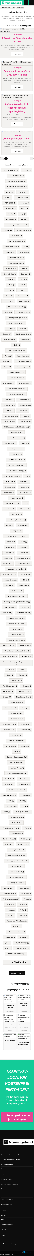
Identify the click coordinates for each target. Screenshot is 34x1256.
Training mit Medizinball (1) (17, 877)
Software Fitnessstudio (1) (17, 740)
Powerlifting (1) (26, 656)
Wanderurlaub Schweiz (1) (17, 932)
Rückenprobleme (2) (17, 702)
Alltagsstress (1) (11, 208)
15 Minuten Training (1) (17, 176)
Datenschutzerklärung (7, 1224)
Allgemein (18, 135)
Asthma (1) (24, 219)
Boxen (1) (24, 279)
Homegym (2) (24, 481)
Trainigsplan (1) (26, 839)
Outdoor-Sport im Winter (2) (17, 623)
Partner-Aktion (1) (17, 629)
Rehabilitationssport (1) (10, 686)
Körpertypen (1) (25, 509)
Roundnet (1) (7, 697)
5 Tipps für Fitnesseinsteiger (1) (17, 186)
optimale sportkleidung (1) (17, 618)
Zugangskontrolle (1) (22, 948)
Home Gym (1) (10, 481)
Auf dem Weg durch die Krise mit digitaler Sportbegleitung (17, 108)
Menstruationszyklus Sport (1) (17, 569)
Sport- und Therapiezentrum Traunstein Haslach (10, 1026)
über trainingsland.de (7, 1164)
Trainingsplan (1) (25, 888)
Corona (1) (9, 296)
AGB (2, 1220)
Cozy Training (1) (24, 301)
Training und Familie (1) (17, 882)
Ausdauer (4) (8, 230)
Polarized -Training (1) (10, 656)
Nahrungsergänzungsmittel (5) (17, 596)
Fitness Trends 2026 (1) (17, 372)
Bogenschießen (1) (10, 274)
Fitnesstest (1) (9, 399)
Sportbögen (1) (24, 779)
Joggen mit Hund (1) (17, 498)
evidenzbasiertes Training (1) (17, 350)
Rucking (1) (25, 708)
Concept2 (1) (23, 290)
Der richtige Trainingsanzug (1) (17, 317)
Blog (2, 1169)
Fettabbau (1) (7, 361)
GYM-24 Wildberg (10, 1040)
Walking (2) (23, 915)
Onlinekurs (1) (7, 613)
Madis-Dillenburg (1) (23, 558)
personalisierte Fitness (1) (17, 640)
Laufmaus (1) (10, 547)
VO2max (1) (23, 904)
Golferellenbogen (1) (17, 432)
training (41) (9, 844)
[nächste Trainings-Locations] (32, 158)
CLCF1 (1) (10, 290)
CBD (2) (22, 285)
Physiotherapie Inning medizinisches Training (24, 1044)
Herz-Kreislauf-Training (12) (17, 470)
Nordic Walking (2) (10, 607)
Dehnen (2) (8, 312)
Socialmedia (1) (17, 735)
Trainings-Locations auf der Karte (10, 1154)
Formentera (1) (23, 410)
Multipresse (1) (24, 585)
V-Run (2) (23, 910)
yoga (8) (7, 943)
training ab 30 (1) (23, 844)
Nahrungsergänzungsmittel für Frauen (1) (17, 602)
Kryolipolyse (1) (23, 525)
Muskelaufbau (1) (17, 591)
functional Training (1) (11, 416)
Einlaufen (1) (7, 334)
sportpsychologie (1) (9, 795)
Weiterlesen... (18, 54)
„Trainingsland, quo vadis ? (17, 138)
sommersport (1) (11, 746)
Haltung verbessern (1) (17, 449)
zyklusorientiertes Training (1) (17, 954)
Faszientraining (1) (23, 356)
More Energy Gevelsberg (24, 1004)
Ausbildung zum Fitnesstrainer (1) (17, 225)
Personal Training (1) (17, 634)
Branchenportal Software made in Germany (11, 1252)
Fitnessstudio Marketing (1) (17, 394)
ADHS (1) (8, 197)
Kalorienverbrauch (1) (12, 503)
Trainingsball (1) (9, 888)
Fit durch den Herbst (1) (24, 361)
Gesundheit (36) (26, 421)
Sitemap (3, 1229)
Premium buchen (7, 1175)
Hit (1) (28, 476)
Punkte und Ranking (6, 1179)
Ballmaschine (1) (17, 236)
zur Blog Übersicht (18, 962)
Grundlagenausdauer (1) (17, 438)
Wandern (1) (17, 926)
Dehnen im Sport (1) (23, 312)
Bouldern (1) (11, 279)
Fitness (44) (7, 367)
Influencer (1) (25, 487)
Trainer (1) (28, 828)
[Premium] (30, 982)
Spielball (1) (25, 746)
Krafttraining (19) (17, 514)
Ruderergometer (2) (17, 713)
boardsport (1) (24, 252)
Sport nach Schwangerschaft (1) (17, 757)
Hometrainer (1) (10, 487)
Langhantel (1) (17, 531)
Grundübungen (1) (10, 443)
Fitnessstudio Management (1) (17, 389)
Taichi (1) (11, 801)
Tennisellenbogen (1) (17, 817)
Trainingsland (17, 34)
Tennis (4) (7, 811)
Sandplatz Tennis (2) (17, 719)
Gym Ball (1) (25, 443)
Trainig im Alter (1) (17, 833)
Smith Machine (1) (8, 730)
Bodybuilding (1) (11, 268)
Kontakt (5, 1210)
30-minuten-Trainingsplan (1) (17, 181)
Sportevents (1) (9, 784)
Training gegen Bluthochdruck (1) (17, 861)
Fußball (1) (26, 416)
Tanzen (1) (22, 801)
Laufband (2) (11, 542)
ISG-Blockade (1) (9, 492)
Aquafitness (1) (11, 219)
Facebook (4, 1235)
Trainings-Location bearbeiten (9, 1195)
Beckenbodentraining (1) (17, 241)
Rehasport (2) (27, 686)
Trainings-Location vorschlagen (9, 1184)
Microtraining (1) (26, 574)
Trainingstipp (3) (26, 893)
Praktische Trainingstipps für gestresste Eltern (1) (17, 663)
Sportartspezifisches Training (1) (17, 773)
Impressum (4, 1215)
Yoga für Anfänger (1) (22, 943)
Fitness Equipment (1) (23, 367)
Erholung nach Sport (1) (23, 334)
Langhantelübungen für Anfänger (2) (17, 536)
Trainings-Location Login (10, 1244)
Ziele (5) (7, 948)
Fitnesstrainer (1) (24, 399)
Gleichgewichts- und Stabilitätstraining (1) (17, 427)
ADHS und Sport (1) (23, 197)
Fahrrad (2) (8, 356)
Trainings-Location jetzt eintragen (18, 1117)
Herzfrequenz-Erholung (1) (17, 460)
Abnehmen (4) (23, 192)
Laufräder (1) (24, 547)
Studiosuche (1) (26, 795)
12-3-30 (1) (27, 170)
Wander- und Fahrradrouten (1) (17, 921)
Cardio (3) (12, 285)
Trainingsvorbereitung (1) (11, 899)
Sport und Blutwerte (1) (17, 762)
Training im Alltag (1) (17, 866)
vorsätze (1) (11, 910)
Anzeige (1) (11, 214)
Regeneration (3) (17, 680)
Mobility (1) (25, 580)
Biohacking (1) (9, 252)
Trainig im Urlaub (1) (9, 839)
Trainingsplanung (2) (9, 893)
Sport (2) (17, 751)
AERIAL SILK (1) (10, 203)
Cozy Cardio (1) (9, 301)
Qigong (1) (10, 675)
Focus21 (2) (9, 410)
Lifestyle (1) (8, 558)
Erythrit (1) (17, 345)
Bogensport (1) (25, 274)
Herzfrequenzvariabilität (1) (17, 465)
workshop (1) (24, 937)
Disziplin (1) (11, 328)
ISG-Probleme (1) (25, 492)
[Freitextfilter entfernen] (26, 2)
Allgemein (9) (25, 203)
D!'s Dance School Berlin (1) (17, 307)
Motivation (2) (10, 585)
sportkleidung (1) (24, 784)
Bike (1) (26, 246)
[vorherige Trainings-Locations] (2, 158)
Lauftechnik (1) (9, 552)
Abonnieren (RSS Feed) (17, 973)
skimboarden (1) (26, 724)
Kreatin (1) (9, 525)
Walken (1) (10, 915)
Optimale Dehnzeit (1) (24, 613)
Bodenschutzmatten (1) (17, 263)
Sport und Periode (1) (17, 768)
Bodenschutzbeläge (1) (17, 257)
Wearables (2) (10, 937)
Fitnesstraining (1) (9, 405)
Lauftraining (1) (24, 552)
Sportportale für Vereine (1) (17, 790)
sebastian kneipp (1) (9, 724)
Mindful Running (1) (11, 580)
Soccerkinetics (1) (25, 730)
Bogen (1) (25, 268)
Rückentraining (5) (10, 708)
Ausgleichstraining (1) (24, 230)
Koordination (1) (9, 509)
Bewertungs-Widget (7, 1199)
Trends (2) (27, 899)
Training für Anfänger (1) (17, 850)
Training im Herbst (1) (17, 872)
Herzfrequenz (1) (17, 454)
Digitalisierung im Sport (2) (17, 323)
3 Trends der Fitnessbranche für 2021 (17, 40)
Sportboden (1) (9, 779)
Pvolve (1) (23, 669)
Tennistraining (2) (17, 822)
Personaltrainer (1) (8, 645)
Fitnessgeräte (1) (8, 383)
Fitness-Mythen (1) (25, 383)
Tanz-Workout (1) (12, 806)
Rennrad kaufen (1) (25, 691)
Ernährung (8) (25, 339)
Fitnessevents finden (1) (17, 378)
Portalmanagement (6, 1204)
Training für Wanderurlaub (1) (17, 855)
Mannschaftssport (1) (24, 563)
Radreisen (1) (23, 675)
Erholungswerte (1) (10, 339)
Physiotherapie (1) (25, 645)
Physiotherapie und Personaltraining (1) (17, 651)
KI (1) (26, 503)
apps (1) (23, 214)
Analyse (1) (24, 208)
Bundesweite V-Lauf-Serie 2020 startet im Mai (17, 73)
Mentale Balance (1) (9, 574)
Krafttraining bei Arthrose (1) (17, 520)
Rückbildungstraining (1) (23, 697)
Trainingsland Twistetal (10, 1006)
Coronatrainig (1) (23, 296)
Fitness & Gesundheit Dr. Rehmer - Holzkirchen (24, 1026)
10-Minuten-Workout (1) (11, 170)
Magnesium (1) (7, 563)
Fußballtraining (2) (9, 421)
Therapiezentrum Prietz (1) (11, 828)
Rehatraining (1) (8, 691)
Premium (3, 1189)
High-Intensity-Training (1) (12, 476)
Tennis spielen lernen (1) (23, 811)
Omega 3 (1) (25, 607)
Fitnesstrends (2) (25, 405)
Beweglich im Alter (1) (12, 246)
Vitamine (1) (10, 904)
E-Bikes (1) (23, 328)
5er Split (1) (10, 192)
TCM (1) (25, 806)
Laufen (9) (24, 542)
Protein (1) (11, 669)
